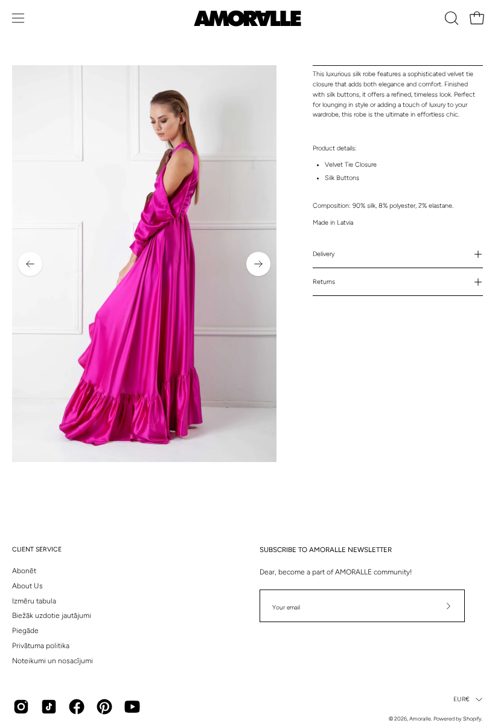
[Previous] (30, 264)
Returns (324, 282)
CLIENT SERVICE (37, 549)
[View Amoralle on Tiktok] (49, 707)
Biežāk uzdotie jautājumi (51, 615)
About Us (27, 586)
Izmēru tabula (34, 601)
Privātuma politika (40, 645)
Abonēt (24, 571)
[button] (450, 18)
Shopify (472, 718)
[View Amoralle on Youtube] (132, 707)
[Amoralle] (247, 18)
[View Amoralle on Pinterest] (104, 707)
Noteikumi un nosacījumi (52, 661)
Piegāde (25, 630)
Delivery (323, 254)
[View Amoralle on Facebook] (77, 707)
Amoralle (420, 718)
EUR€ (461, 699)
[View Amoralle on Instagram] (21, 707)
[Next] (258, 264)
